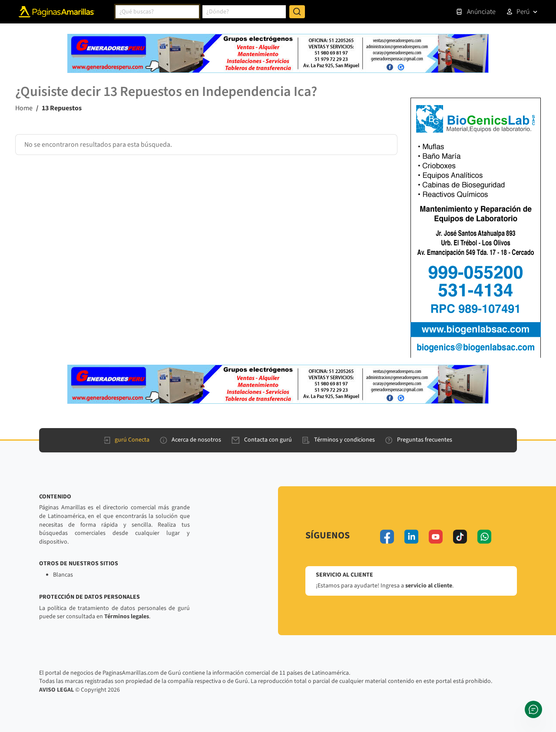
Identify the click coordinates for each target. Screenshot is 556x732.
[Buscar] (297, 11)
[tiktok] (460, 537)
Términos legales (126, 616)
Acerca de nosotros (196, 439)
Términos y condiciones (344, 439)
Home (24, 108)
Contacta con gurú (268, 439)
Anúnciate (481, 11)
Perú (523, 11)
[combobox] (157, 11)
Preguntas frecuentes (424, 439)
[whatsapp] (484, 537)
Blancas (63, 574)
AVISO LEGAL (56, 690)
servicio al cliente (428, 585)
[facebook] (387, 537)
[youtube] (436, 537)
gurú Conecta (132, 439)
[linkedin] (411, 537)
